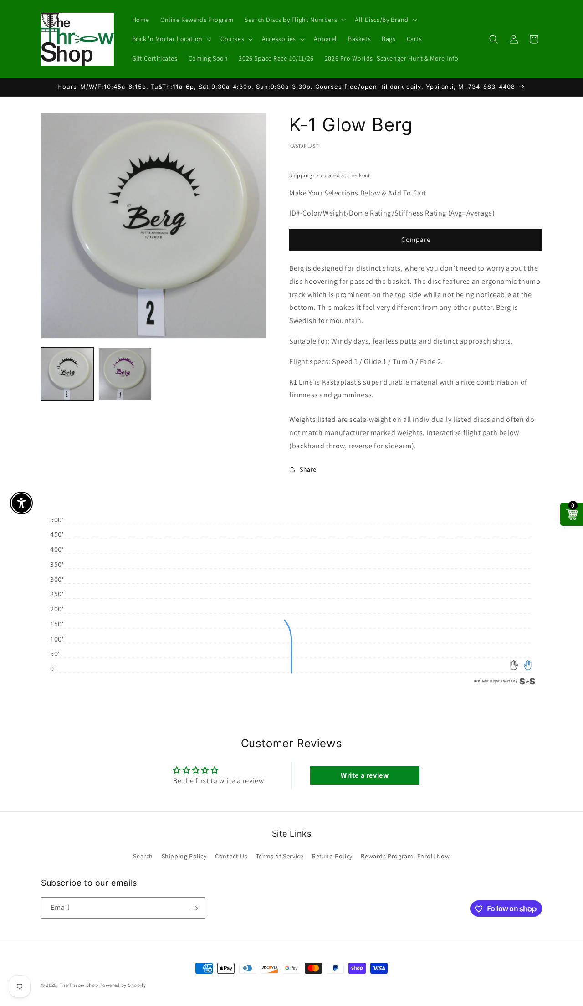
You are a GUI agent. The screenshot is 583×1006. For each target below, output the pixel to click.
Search (143, 856)
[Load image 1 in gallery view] (67, 374)
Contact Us (231, 856)
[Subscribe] (194, 908)
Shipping (300, 175)
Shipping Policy (184, 856)
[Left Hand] (514, 665)
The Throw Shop (79, 985)
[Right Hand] (527, 665)
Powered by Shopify (122, 985)
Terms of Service (280, 856)
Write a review (365, 775)
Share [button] (308, 469)
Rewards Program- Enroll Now (405, 856)
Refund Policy (332, 856)
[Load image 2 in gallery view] (124, 374)
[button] (294, 19)
